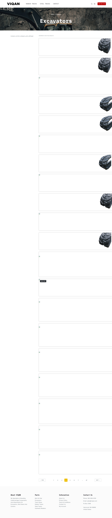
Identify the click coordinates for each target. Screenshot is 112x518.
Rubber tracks (39, 504)
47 (86, 480)
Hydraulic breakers (40, 508)
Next (97, 480)
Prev (43, 480)
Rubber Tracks (31, 4)
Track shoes (38, 502)
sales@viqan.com (92, 501)
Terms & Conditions (64, 502)
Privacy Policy (63, 500)
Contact (56, 4)
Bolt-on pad (38, 498)
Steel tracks (38, 506)
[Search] (91, 3)
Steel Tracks (45, 4)
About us (61, 498)
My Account (62, 506)
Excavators (38, 500)
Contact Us (62, 504)
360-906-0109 (101, 3)
